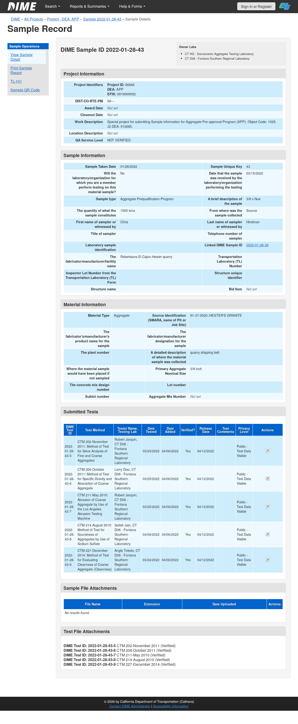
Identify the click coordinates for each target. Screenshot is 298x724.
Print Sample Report (21, 70)
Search (51, 6)
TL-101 (16, 81)
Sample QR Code (25, 90)
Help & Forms (131, 6)
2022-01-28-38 (257, 244)
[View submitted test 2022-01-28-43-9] (268, 560)
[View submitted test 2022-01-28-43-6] (268, 479)
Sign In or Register (256, 6)
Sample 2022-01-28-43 (102, 19)
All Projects (33, 19)
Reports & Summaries (88, 6)
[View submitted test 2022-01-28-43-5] (268, 451)
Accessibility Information (171, 706)
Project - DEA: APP (63, 19)
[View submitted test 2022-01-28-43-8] (268, 534)
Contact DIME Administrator (129, 706)
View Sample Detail (21, 57)
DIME (15, 19)
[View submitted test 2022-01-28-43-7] (268, 506)
